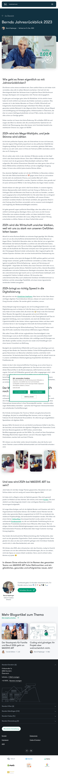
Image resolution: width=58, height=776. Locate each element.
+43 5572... (12, 681)
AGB (3, 744)
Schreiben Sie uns (25, 590)
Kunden (45, 499)
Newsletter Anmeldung (11, 729)
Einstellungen (29, 396)
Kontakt (4, 736)
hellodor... (10, 677)
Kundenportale (16, 521)
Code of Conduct (35, 740)
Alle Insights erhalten (9, 618)
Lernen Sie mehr (16, 387)
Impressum (5, 740)
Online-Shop (16, 519)
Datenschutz (33, 736)
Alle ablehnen (37, 392)
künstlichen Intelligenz (24, 296)
